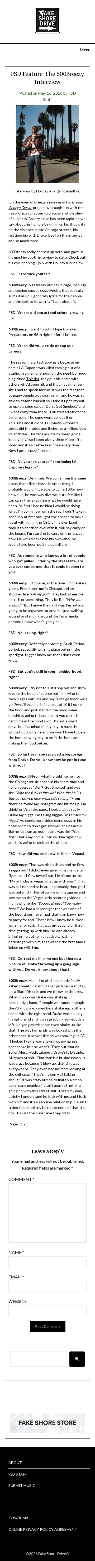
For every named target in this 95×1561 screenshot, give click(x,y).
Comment (21, 1179)
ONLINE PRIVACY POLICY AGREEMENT (42, 1529)
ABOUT (15, 1462)
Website (17, 1301)
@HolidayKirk (68, 191)
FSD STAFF (17, 1474)
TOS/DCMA (18, 1518)
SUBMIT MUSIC (21, 1485)
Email (16, 1276)
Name (16, 1252)
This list (32, 378)
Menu (85, 49)
